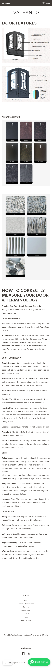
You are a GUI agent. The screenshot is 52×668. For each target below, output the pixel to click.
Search (26, 600)
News (26, 617)
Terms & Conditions (26, 604)
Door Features (26, 620)
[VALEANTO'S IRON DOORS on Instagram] (29, 654)
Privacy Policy (26, 610)
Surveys (26, 607)
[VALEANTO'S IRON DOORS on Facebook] (23, 654)
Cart (48, 3)
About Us (26, 614)
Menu (7, 3)
